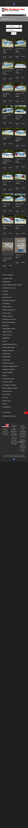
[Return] (26, 413)
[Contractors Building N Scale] (20, 87)
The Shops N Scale (20, 181)
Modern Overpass (8, 316)
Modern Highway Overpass (10, 388)
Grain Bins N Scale (8, 382)
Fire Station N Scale (7, 137)
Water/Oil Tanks (7, 335)
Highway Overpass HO (9, 310)
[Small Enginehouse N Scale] (20, 43)
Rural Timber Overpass (9, 322)
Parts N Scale (6, 394)
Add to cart (5, 58)
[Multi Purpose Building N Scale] (7, 87)
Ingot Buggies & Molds (9, 328)
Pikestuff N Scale (7, 391)
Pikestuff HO (6, 338)
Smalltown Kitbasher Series (10, 366)
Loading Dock (6, 353)
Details (23, 56)
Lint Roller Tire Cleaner (9, 288)
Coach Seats (6, 360)
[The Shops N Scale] (20, 176)
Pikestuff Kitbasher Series (10, 344)
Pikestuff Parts (7, 357)
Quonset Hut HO (7, 306)
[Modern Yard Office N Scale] (7, 43)
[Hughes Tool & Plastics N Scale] (7, 197)
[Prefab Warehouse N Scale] (7, 65)
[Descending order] (20, 26)
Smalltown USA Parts (8, 369)
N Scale (5, 375)
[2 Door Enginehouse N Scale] (7, 109)
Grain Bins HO (6, 303)
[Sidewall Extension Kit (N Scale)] (20, 245)
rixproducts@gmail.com (18, 1)
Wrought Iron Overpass (9, 319)
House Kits (6, 325)
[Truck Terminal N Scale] (20, 64)
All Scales (5, 291)
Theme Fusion (22, 456)
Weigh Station (6, 281)
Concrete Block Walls (9, 347)
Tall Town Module (7, 372)
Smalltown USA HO (8, 363)
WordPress (15, 456)
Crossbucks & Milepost (9, 300)
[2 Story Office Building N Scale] (20, 132)
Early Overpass (7, 313)
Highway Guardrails (8, 350)
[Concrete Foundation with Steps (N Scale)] (7, 247)
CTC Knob (5, 397)
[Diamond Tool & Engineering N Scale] (7, 154)
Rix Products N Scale (8, 378)
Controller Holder (7, 278)
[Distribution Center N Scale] (20, 153)
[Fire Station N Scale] (7, 131)
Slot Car (5, 403)
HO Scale (5, 294)
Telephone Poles (7, 331)
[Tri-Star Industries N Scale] (7, 176)
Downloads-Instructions (9, 416)
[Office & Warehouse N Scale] (7, 219)
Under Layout (6, 400)
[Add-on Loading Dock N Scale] (20, 219)
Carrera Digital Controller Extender (12, 285)
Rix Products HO (7, 297)
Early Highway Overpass (9, 385)
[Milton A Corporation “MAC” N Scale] (20, 197)
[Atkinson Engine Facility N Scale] (20, 109)
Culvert (5, 341)
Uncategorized (7, 407)
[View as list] (15, 33)
